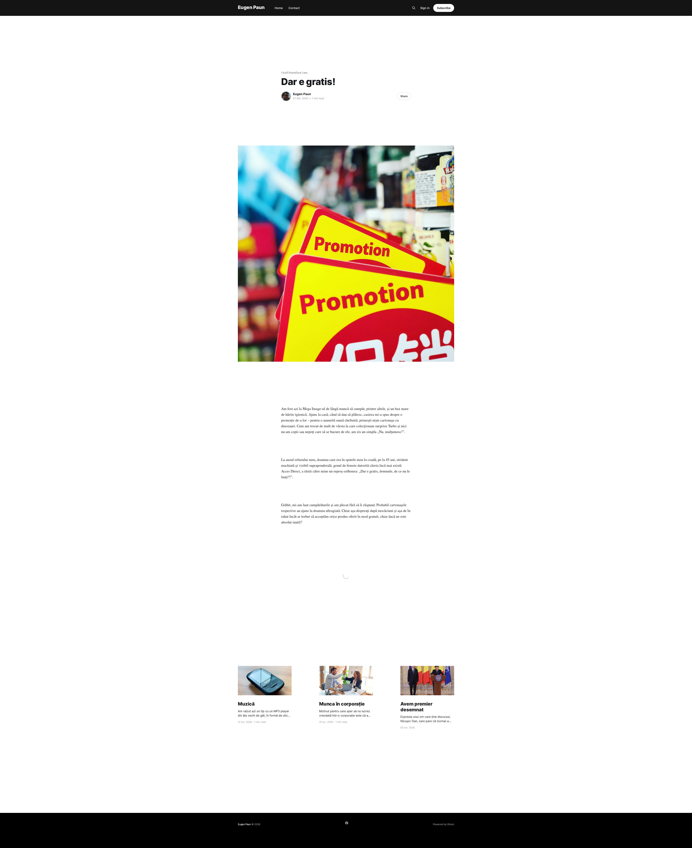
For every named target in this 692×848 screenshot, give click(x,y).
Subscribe (444, 8)
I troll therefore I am (294, 72)
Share (404, 96)
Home (279, 8)
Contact (294, 8)
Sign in (425, 8)
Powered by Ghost (443, 824)
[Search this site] (414, 8)
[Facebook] (346, 823)
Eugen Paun (251, 7)
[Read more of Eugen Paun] (286, 96)
